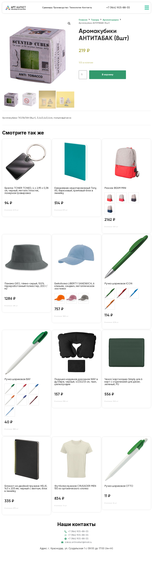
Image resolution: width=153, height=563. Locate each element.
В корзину (107, 75)
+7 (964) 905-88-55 (118, 7)
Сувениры (47, 8)
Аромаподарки (111, 20)
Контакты (87, 8)
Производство (60, 8)
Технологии (75, 8)
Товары (95, 20)
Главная (83, 20)
